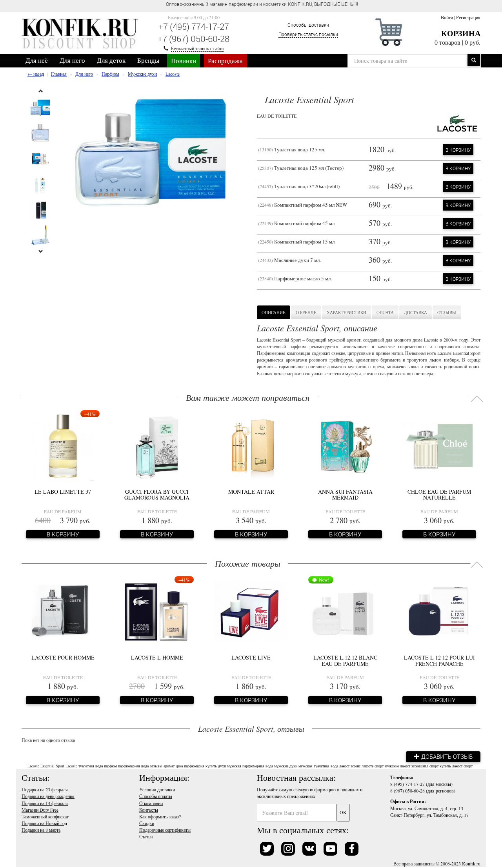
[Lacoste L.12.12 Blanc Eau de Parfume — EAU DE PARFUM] (345, 611)
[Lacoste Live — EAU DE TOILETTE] (251, 611)
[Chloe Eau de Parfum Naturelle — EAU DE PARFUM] (439, 445)
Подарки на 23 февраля (45, 789)
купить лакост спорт (456, 766)
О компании (151, 803)
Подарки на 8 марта (41, 830)
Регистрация (468, 17)
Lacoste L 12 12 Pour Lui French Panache (439, 660)
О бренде (306, 312)
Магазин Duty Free (40, 810)
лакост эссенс (349, 766)
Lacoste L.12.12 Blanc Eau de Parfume (345, 660)
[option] (40, 107)
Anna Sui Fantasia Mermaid (345, 494)
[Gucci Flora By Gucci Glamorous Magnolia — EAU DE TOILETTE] (157, 445)
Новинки (183, 60)
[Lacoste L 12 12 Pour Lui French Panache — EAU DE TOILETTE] (439, 611)
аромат (169, 766)
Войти (447, 17)
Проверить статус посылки (308, 34)
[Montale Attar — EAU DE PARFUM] (250, 445)
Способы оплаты (155, 796)
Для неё (36, 60)
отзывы (156, 766)
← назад (35, 74)
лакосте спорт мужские (380, 766)
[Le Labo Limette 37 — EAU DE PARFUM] (63, 445)
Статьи (146, 836)
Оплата (385, 312)
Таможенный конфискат (45, 816)
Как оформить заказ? (160, 816)
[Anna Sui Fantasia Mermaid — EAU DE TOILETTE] (345, 445)
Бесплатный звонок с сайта (197, 48)
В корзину (458, 150)
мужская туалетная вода (318, 766)
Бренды (148, 60)
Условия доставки (157, 789)
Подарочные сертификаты (165, 830)
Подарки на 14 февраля (45, 803)
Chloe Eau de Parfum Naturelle (439, 494)
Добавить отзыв (446, 756)
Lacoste (71, 766)
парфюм (110, 766)
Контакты (148, 810)
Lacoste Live (251, 657)
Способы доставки (308, 25)
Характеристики (346, 312)
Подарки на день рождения (48, 796)
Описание (274, 312)
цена (179, 766)
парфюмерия (194, 766)
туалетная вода (90, 766)
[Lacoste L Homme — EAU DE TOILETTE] (157, 611)
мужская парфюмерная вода (250, 766)
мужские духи (285, 766)
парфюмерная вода (133, 766)
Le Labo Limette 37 (63, 491)
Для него (72, 60)
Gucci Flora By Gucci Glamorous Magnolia (156, 494)
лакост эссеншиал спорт (419, 766)
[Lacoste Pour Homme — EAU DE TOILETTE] (62, 611)
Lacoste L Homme (157, 657)
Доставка (415, 312)
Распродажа (225, 60)
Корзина (460, 33)
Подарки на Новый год (44, 823)
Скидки (146, 823)
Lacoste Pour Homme (63, 657)
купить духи (216, 766)
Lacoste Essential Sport (45, 766)
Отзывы (446, 312)
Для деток (111, 60)
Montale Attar (251, 491)
